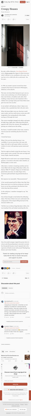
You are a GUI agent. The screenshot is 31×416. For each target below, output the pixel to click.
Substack (8, 413)
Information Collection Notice (18, 394)
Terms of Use (22, 393)
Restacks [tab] (11, 288)
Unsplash (21, 67)
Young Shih (14, 67)
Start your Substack (12, 409)
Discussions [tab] (12, 351)
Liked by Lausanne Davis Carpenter (12, 302)
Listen (27, 15)
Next (26, 278)
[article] (15, 358)
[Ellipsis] (29, 301)
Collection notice (16, 406)
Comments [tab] (4, 288)
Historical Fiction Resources (10, 355)
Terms (26, 404)
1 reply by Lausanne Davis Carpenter (14, 321)
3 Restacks (18, 268)
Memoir (3, 6)
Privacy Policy (15, 395)
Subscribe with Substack (16, 389)
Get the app (23, 409)
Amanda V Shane (8, 326)
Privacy (22, 404)
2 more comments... (6, 344)
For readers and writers (7, 357)
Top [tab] (3, 351)
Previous (6, 278)
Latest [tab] (6, 351)
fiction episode (9, 73)
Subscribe (22, 2)
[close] (27, 366)
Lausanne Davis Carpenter (11, 14)
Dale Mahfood (7, 301)
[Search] (28, 351)
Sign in (28, 2)
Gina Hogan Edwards (21, 71)
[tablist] (7, 288)
